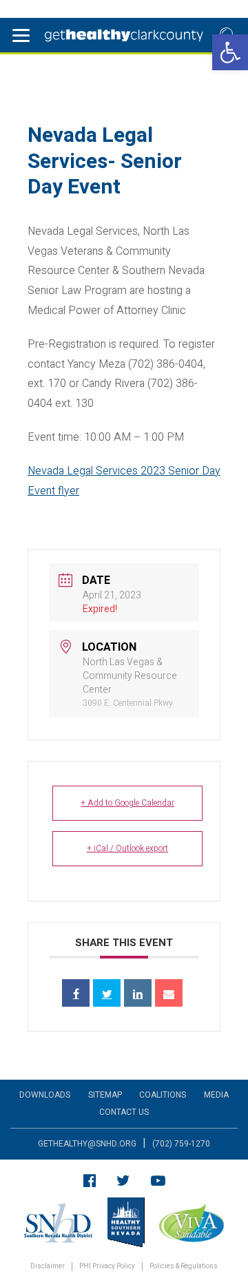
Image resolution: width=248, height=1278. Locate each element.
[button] (230, 52)
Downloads (44, 1095)
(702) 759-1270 (181, 1144)
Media (216, 1095)
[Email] (169, 993)
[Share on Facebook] (76, 993)
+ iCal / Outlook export (127, 848)
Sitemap (105, 1095)
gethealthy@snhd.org (87, 1144)
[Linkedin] (138, 993)
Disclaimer (47, 1266)
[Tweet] (107, 993)
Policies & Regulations (183, 1266)
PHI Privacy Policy (107, 1266)
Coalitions (162, 1095)
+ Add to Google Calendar (127, 803)
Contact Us (124, 1112)
